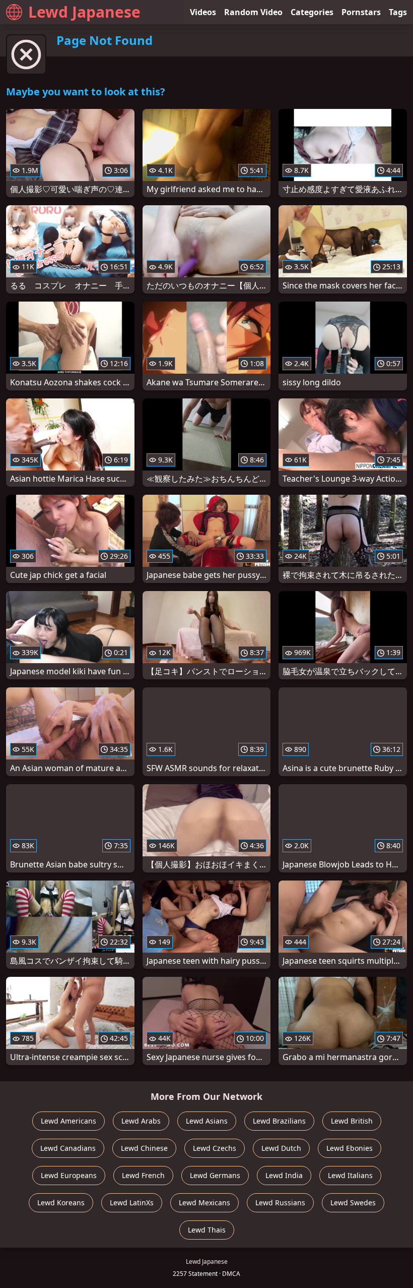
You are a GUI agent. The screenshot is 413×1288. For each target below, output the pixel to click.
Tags (398, 12)
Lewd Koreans (61, 1202)
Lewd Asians (207, 1121)
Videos (203, 12)
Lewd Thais (207, 1230)
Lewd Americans (68, 1121)
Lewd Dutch (281, 1148)
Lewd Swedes (353, 1202)
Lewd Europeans (69, 1175)
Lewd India (284, 1175)
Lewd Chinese (144, 1148)
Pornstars (361, 12)
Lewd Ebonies (349, 1148)
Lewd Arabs (141, 1121)
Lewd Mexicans (204, 1202)
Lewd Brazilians (279, 1121)
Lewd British (352, 1121)
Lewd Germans (215, 1175)
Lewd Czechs (214, 1148)
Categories (312, 12)
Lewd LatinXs (132, 1202)
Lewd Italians (350, 1175)
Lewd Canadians (68, 1148)
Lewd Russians (280, 1202)
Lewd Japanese (84, 12)
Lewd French (143, 1175)
